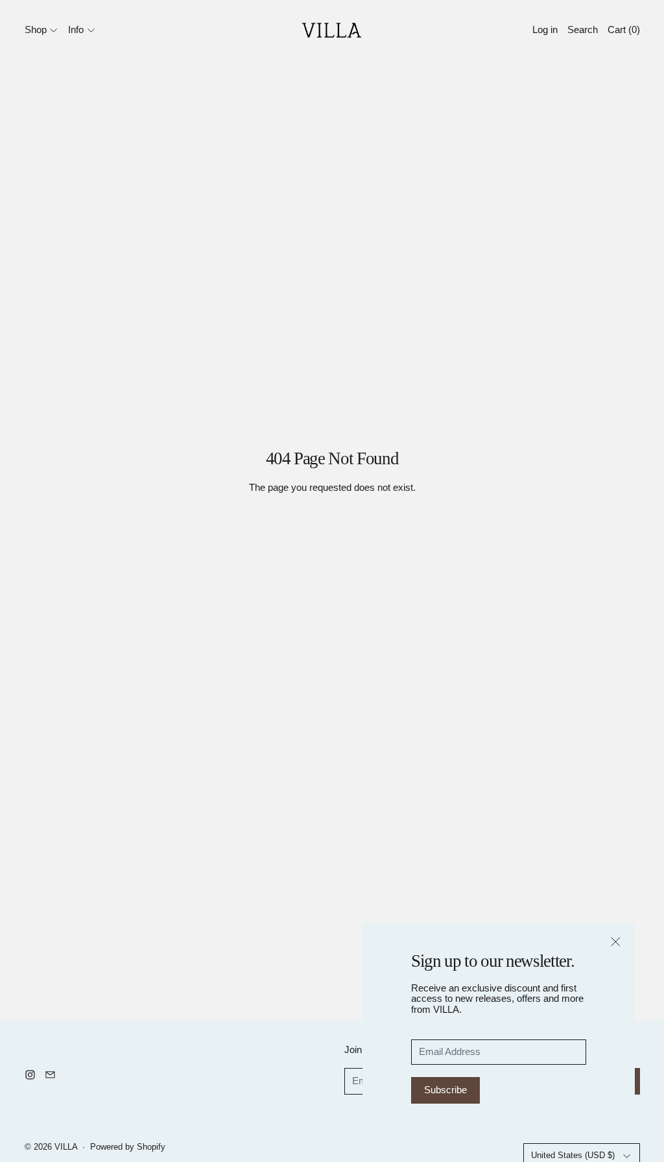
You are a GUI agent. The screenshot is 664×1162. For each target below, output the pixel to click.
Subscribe (445, 1089)
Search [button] (582, 29)
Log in (545, 29)
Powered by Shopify (127, 1147)
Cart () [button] (624, 29)
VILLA (66, 1147)
